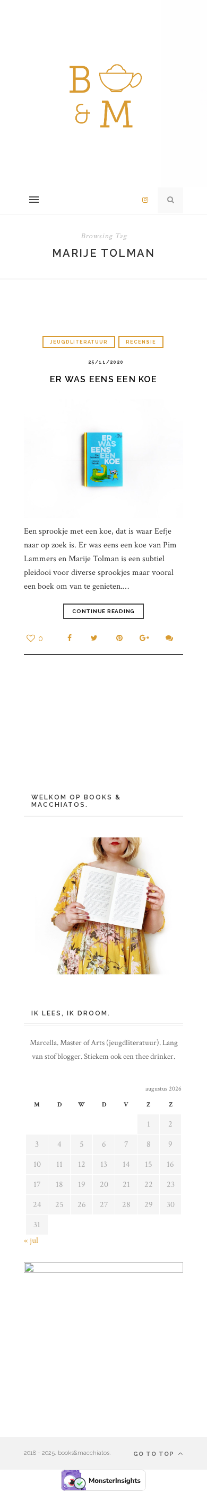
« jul (31, 1240)
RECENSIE (141, 342)
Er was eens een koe (103, 379)
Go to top (154, 1454)
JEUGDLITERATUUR (79, 342)
